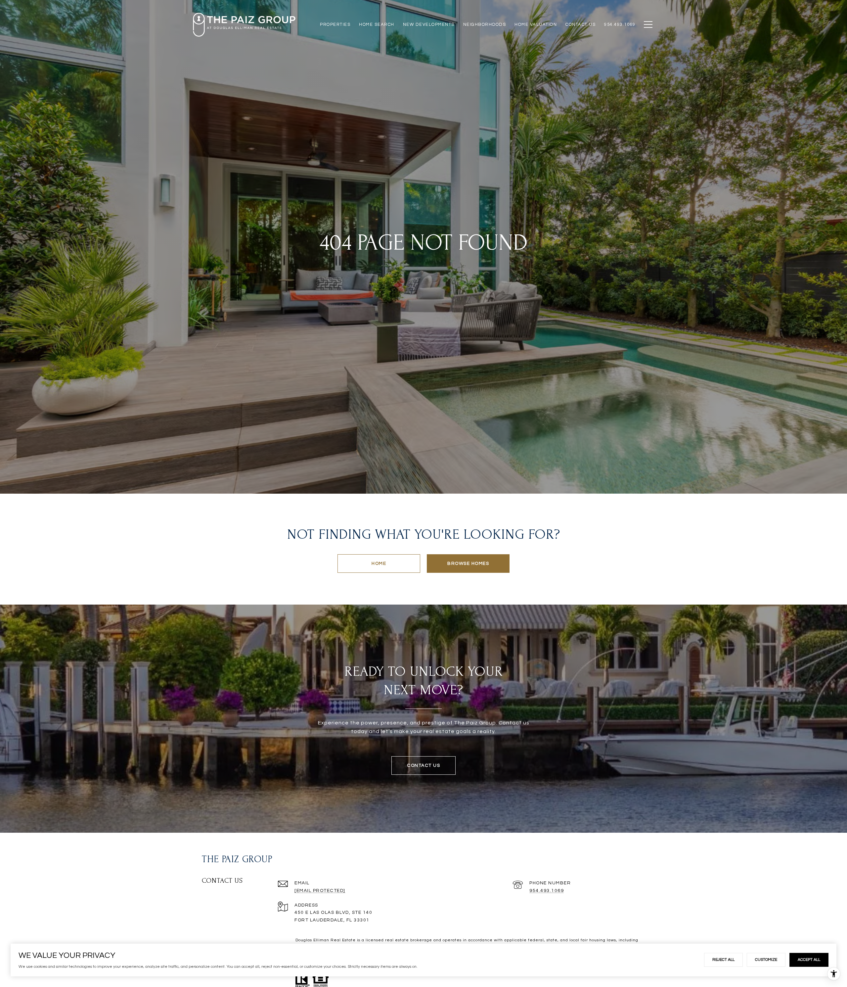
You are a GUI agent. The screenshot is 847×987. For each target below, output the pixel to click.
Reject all (723, 960)
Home (379, 563)
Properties (335, 24)
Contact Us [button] (423, 765)
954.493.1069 (546, 890)
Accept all (809, 960)
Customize (766, 960)
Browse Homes (468, 563)
